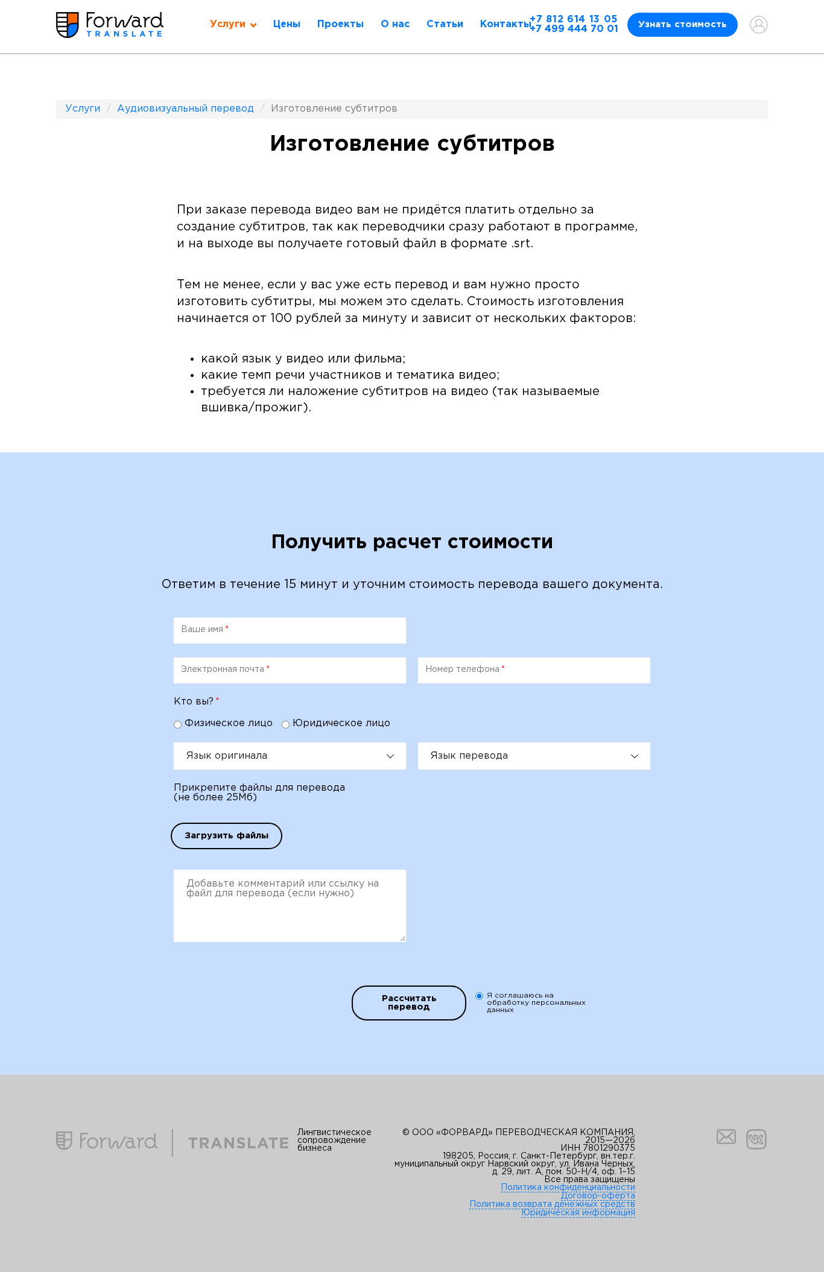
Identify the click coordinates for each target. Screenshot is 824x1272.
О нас (395, 24)
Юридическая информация (578, 1213)
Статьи (444, 24)
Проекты (340, 24)
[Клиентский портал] (759, 25)
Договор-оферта (598, 1196)
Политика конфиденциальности (568, 1187)
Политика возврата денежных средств (552, 1204)
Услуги (82, 108)
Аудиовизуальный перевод (185, 108)
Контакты (505, 24)
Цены (286, 24)
